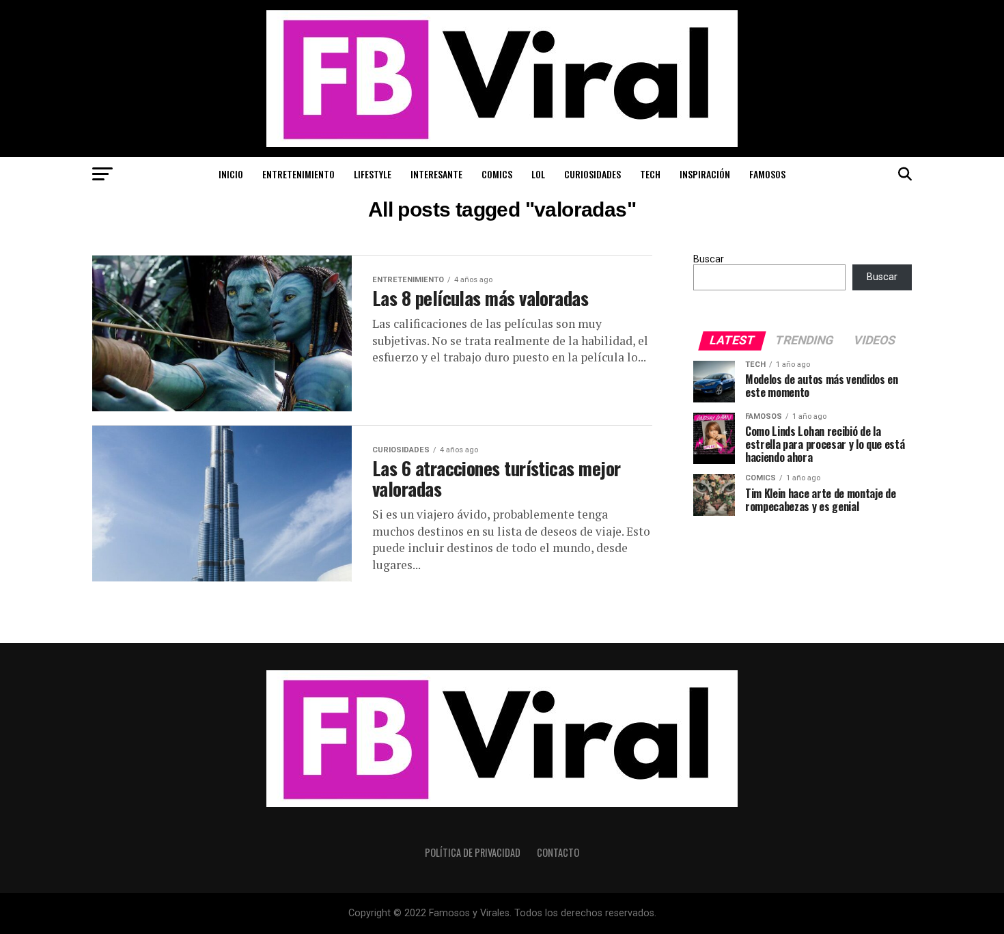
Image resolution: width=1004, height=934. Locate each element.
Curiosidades (592, 174)
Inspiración (705, 174)
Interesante (436, 174)
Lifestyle (372, 174)
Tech (650, 174)
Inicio (231, 174)
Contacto (558, 852)
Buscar (708, 259)
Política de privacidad (472, 852)
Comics (497, 174)
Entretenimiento (298, 174)
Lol (538, 174)
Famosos (767, 174)
